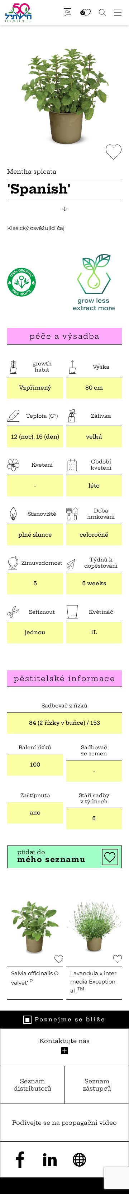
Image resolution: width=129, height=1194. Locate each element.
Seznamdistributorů (32, 1085)
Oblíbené (86, 12)
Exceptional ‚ (93, 982)
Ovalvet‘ (35, 978)
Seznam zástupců (97, 1085)
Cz (67, 11)
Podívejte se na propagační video (64, 1122)
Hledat (102, 12)
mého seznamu (51, 856)
